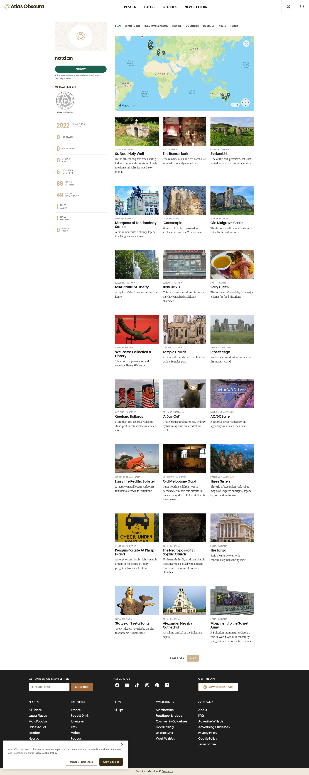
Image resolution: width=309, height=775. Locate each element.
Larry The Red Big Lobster (135, 481)
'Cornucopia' (173, 223)
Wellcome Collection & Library (133, 354)
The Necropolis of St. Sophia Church (179, 552)
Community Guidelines (171, 721)
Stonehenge (220, 352)
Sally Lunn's (219, 287)
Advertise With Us (210, 721)
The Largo (218, 550)
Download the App (221, 686)
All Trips (119, 710)
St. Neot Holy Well (129, 154)
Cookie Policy (207, 738)
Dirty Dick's (171, 287)
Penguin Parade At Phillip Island (134, 552)
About (202, 710)
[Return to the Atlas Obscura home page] (25, 6)
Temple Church (174, 352)
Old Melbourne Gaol (179, 481)
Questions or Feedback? (154, 771)
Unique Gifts (164, 732)
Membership (165, 710)
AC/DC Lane (220, 416)
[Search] (302, 6)
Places (34, 702)
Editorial (78, 702)
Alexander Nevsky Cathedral (177, 625)
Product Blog (165, 727)
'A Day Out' (171, 416)
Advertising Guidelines (214, 727)
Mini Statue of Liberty (132, 287)
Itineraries (78, 721)
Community (165, 702)
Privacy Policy (207, 732)
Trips (117, 702)
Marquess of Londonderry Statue (136, 225)
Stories (177, 26)
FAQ (201, 715)
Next (193, 658)
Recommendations (156, 26)
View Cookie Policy (46, 753)
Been (118, 26)
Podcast (76, 738)
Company (205, 702)
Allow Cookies (111, 762)
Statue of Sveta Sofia (132, 623)
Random (35, 732)
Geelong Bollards (129, 416)
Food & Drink (80, 715)
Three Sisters (220, 481)
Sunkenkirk (219, 154)
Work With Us (165, 738)
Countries (192, 26)
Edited (234, 26)
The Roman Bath (175, 154)
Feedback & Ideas (169, 715)
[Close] (122, 744)
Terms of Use (207, 744)
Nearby (34, 738)
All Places (35, 710)
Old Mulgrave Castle (226, 223)
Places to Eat (37, 727)
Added (222, 26)
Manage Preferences (81, 762)
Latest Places (38, 715)
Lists (74, 727)
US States (208, 26)
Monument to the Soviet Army (229, 625)
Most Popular (38, 721)
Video (75, 732)
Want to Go (132, 26)
